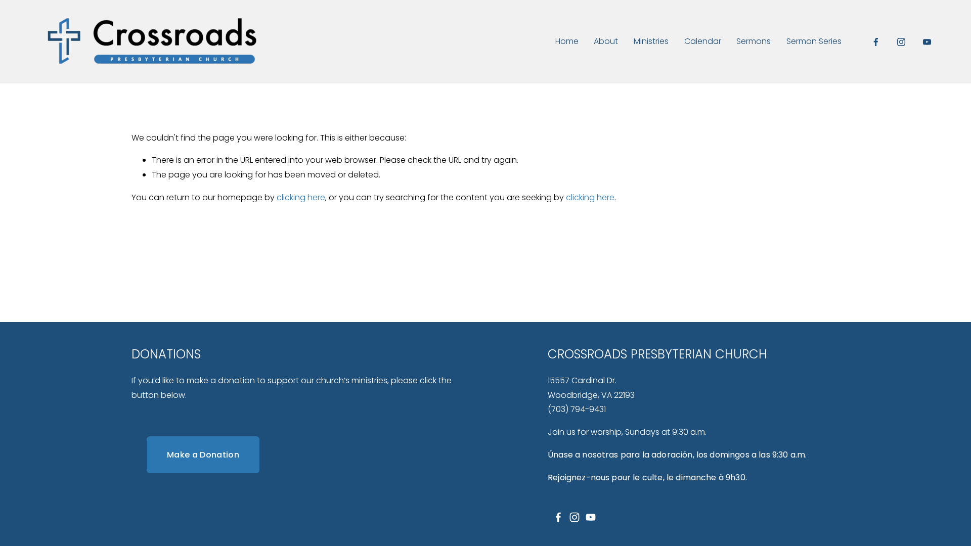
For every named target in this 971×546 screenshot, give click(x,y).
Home (567, 41)
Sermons (753, 41)
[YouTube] (927, 42)
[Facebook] (876, 42)
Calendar (702, 41)
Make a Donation (203, 455)
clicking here (301, 197)
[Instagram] (901, 42)
